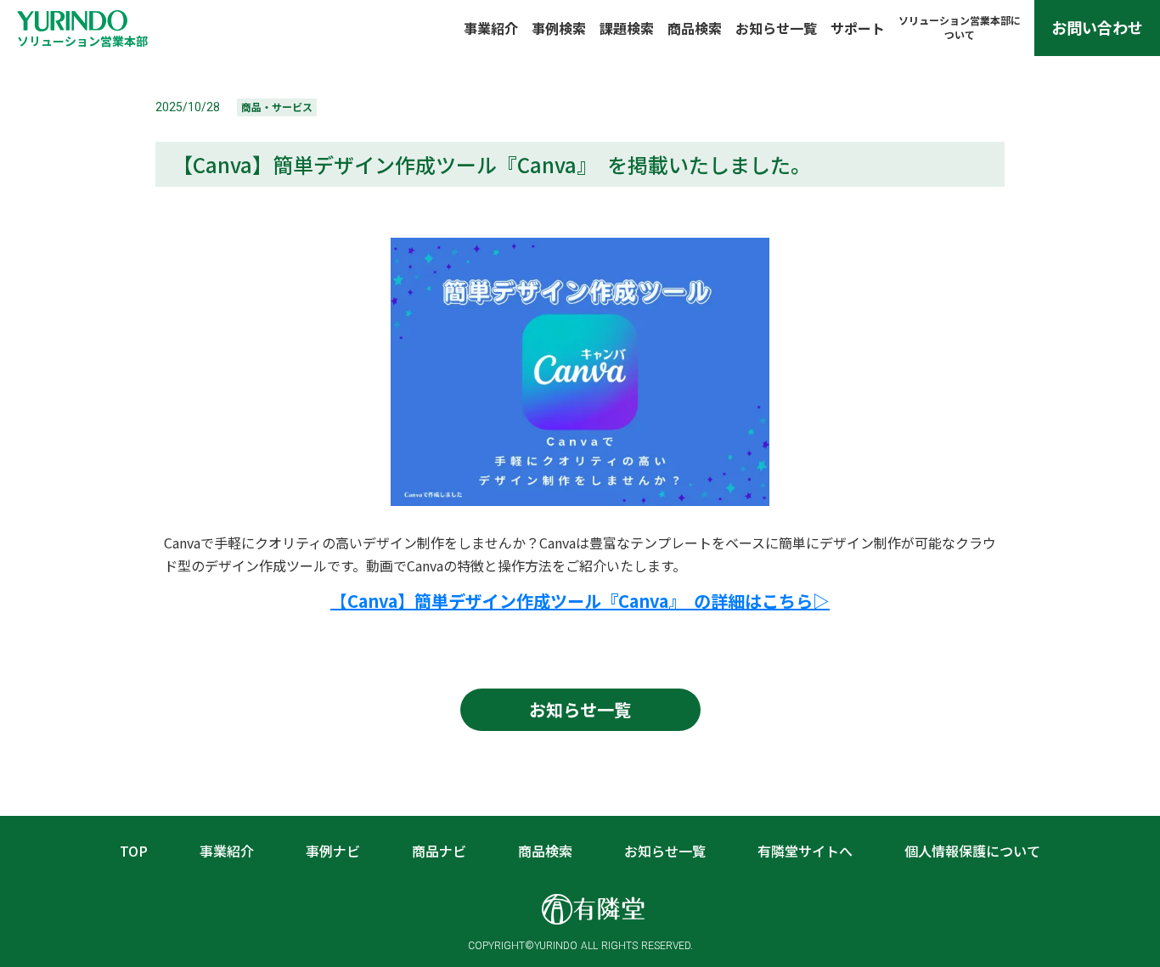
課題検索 (627, 28)
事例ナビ (333, 850)
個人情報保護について (972, 850)
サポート (858, 28)
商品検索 (694, 28)
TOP (134, 850)
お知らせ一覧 (776, 28)
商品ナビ (439, 850)
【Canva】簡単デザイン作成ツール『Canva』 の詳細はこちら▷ (580, 600)
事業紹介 (491, 28)
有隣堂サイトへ (805, 850)
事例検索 (559, 28)
